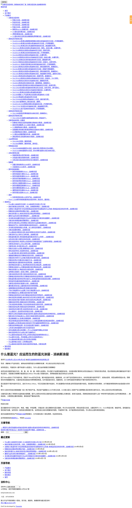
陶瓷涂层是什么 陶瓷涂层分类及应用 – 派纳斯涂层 (26, 269)
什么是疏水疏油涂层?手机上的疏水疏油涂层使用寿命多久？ (29, 335)
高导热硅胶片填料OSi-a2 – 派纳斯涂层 (25, 174)
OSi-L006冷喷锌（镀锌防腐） (22, 141)
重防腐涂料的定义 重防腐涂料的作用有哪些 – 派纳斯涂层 (28, 286)
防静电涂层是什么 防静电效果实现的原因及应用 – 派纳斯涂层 (30, 267)
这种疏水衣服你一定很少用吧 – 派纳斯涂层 (23, 272)
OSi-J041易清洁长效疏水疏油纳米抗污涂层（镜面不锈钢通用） (33, 69)
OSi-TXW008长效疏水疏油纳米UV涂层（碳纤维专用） (31, 99)
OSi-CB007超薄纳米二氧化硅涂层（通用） (26, 101)
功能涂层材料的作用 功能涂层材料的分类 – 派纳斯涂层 (27, 274)
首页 (6, 11)
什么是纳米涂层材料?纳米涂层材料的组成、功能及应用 (27, 344)
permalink (28, 418)
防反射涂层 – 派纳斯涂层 (20, 22)
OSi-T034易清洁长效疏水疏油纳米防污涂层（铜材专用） (31, 50)
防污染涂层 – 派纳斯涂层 (20, 25)
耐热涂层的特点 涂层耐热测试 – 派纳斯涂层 (23, 251)
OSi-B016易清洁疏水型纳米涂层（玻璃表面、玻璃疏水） (31, 83)
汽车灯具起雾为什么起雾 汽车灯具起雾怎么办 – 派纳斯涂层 (29, 290)
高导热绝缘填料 (14, 169)
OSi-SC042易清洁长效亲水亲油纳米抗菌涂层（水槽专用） (32, 90)
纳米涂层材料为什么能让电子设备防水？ (22, 332)
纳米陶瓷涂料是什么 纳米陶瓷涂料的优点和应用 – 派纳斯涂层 (30, 265)
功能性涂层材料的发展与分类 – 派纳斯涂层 (23, 283)
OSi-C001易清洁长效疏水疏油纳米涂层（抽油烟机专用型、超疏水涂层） (37, 73)
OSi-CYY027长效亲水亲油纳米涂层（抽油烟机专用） (30, 106)
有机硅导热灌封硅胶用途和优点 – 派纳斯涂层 (24, 281)
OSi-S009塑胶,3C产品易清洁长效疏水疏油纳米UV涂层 (30, 94)
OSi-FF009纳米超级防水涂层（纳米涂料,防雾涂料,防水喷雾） (33, 148)
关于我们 (8, 13)
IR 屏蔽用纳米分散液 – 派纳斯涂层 (24, 132)
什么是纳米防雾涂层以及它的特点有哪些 (22, 339)
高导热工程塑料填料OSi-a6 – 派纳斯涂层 (26, 183)
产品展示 (8, 15)
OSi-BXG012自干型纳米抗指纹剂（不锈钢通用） (29, 108)
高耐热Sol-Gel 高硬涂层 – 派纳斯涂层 (25, 29)
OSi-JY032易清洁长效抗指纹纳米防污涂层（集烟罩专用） (32, 60)
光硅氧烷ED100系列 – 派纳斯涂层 (23, 167)
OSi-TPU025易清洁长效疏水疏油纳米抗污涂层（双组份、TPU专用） (35, 78)
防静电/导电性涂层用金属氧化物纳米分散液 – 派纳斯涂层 (31, 122)
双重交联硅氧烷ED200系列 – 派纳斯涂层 (26, 164)
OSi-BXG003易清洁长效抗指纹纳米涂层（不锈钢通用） (31, 53)
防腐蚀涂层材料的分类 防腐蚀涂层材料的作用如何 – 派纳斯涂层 (30, 295)
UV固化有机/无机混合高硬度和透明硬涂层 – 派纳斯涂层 (31, 36)
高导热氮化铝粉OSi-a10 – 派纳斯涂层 (25, 192)
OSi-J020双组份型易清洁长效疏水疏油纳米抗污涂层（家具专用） (34, 85)
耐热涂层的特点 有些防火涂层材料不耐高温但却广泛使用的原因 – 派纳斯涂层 (35, 241)
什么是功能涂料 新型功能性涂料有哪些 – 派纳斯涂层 (26, 253)
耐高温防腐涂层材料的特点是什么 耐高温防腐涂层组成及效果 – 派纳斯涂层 (34, 279)
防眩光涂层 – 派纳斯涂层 (20, 20)
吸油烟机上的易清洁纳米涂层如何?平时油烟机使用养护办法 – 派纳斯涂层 (34, 323)
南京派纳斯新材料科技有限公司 (38, 359)
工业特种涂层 (13, 139)
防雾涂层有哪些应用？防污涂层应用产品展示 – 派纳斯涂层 (29, 325)
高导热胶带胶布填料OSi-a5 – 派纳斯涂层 (26, 181)
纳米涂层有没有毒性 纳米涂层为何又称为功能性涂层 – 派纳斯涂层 (31, 297)
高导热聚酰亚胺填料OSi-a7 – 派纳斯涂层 (26, 185)
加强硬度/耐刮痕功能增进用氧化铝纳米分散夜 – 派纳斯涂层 (32, 129)
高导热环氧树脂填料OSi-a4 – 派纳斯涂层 (26, 178)
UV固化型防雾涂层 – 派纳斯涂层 (23, 32)
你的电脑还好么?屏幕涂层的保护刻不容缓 (23, 293)
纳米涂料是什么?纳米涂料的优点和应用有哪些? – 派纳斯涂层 (29, 213)
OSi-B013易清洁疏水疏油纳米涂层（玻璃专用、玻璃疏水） (32, 76)
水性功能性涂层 (14, 153)
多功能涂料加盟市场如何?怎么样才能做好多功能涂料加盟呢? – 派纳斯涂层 (34, 218)
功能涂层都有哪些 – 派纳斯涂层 (19, 230)
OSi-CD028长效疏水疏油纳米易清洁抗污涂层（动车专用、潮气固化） (36, 87)
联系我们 (8, 349)
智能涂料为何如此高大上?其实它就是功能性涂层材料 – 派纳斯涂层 (31, 316)
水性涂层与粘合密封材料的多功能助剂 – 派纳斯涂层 (30, 160)
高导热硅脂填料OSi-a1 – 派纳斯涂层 (24, 171)
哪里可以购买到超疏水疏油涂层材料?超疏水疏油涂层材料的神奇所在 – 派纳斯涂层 (37, 314)
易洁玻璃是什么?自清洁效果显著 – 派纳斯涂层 (24, 318)
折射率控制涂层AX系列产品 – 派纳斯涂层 (26, 197)
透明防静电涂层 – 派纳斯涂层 (22, 34)
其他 (10, 195)
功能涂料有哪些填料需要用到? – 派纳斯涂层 (24, 220)
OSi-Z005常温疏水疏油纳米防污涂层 (24, 97)
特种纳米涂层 (13, 146)
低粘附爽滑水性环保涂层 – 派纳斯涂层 (25, 155)
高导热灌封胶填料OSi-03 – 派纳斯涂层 (25, 176)
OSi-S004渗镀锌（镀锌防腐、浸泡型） (25, 143)
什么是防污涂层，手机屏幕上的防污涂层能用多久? (26, 337)
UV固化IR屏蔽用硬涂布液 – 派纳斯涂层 (25, 134)
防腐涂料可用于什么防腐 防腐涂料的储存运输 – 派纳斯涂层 (29, 258)
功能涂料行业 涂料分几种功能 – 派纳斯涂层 (23, 234)
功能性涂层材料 (14, 18)
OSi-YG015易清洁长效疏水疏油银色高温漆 (27, 92)
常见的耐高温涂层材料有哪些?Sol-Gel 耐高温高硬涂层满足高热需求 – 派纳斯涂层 (36, 321)
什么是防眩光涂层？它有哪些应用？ (21, 342)
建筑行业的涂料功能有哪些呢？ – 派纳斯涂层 (24, 216)
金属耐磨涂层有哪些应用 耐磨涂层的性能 (23, 288)
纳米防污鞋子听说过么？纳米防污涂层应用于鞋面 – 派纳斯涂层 (23, 430)
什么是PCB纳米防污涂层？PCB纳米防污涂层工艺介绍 (27, 204)
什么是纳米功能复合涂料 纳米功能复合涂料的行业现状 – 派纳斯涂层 (32, 232)
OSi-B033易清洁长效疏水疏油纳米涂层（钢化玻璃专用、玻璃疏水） (35, 66)
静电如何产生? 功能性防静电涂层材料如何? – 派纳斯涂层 (28, 225)
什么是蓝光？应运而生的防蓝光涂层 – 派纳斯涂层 (26, 311)
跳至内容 (4, 7)
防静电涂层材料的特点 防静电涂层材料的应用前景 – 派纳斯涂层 (30, 276)
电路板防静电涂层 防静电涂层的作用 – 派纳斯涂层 (26, 255)
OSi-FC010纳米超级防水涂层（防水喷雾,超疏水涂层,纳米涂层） (34, 150)
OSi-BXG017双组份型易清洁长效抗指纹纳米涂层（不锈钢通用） (34, 64)
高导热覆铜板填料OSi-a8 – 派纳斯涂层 (25, 188)
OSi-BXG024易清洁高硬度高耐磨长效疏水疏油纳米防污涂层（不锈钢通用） (38, 41)
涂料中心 (4, 487)
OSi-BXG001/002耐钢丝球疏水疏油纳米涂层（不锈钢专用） (32, 104)
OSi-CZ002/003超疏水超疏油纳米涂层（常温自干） (29, 118)
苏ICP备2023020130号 (8, 503)
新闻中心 (8, 202)
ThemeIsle (19, 506)
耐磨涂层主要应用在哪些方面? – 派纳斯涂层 (24, 211)
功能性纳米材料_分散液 (17, 120)
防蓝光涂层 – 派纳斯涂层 (20, 27)
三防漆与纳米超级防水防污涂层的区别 (22, 328)
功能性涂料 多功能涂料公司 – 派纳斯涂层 (23, 246)
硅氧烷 (11, 162)
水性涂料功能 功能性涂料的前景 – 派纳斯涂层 (24, 239)
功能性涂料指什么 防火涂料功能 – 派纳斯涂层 (24, 244)
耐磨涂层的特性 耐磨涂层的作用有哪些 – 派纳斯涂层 (26, 302)
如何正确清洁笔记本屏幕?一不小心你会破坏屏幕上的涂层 (28, 330)
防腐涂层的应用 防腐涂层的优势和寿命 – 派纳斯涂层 (26, 307)
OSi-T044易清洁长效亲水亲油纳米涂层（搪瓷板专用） (30, 80)
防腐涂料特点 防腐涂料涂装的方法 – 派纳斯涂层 (25, 260)
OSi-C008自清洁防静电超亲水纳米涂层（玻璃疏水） (30, 113)
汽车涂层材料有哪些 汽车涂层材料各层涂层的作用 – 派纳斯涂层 (30, 304)
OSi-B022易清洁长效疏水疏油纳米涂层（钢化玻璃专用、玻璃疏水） (35, 71)
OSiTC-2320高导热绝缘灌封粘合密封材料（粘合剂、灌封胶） (30, 199)
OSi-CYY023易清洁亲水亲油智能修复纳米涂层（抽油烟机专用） (34, 46)
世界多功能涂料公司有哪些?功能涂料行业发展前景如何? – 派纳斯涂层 (32, 223)
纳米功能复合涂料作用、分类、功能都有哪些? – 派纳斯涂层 (29, 206)
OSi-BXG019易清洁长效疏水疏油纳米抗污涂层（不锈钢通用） (33, 43)
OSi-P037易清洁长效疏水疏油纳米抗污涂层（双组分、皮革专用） (34, 62)
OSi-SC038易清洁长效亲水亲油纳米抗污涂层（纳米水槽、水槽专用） (36, 57)
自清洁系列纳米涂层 (15, 111)
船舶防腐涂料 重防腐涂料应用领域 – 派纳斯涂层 (25, 262)
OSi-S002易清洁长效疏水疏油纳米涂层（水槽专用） (30, 55)
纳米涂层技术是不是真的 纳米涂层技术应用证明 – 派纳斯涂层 (30, 300)
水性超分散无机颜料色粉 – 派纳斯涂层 (25, 157)
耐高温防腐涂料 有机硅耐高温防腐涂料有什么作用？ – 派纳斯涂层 (31, 237)
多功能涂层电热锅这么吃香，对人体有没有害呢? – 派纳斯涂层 (30, 227)
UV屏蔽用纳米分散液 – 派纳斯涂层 (24, 127)
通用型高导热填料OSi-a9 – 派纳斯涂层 (25, 190)
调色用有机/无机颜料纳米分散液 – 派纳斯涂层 (28, 136)
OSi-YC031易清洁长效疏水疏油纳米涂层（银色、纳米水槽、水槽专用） (37, 48)
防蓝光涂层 (22, 414)
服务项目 (8, 346)
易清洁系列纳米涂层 (15, 39)
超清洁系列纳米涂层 (15, 115)
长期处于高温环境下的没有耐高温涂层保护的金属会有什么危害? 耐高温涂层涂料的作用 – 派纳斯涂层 (43, 209)
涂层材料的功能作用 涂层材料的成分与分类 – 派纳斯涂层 (28, 309)
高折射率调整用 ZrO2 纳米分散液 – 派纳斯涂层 (28, 125)
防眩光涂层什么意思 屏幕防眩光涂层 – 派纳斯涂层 (26, 248)
